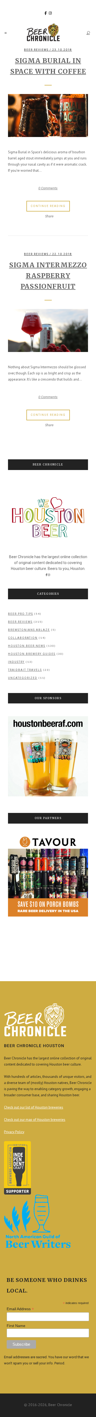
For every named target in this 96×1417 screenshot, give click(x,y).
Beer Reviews (36, 49)
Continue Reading (48, 206)
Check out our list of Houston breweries (33, 1107)
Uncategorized (22, 677)
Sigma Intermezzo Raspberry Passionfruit (48, 276)
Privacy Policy (14, 1132)
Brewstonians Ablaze (29, 629)
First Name (16, 1326)
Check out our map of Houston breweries (34, 1119)
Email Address (20, 1309)
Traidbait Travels (25, 669)
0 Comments (48, 188)
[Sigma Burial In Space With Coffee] (48, 115)
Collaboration (23, 637)
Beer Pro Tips (20, 613)
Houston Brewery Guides (31, 653)
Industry (16, 661)
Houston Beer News (26, 645)
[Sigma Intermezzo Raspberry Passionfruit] (48, 330)
